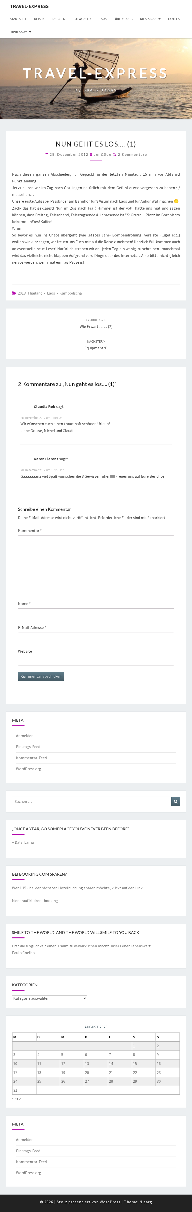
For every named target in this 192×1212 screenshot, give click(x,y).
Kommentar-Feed (31, 757)
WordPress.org (28, 768)
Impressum (18, 31)
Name (24, 603)
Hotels (174, 18)
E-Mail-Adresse (32, 627)
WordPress (110, 1201)
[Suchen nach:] (96, 801)
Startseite (18, 18)
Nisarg (146, 1201)
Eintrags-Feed (28, 746)
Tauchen (58, 18)
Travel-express (29, 6)
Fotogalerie (83, 18)
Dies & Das (148, 18)
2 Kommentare (132, 154)
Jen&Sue (103, 154)
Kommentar (30, 530)
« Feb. (17, 1098)
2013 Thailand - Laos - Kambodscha (50, 293)
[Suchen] (175, 801)
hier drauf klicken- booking (35, 900)
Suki (104, 18)
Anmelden (25, 735)
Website (25, 651)
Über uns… (124, 18)
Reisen (39, 18)
